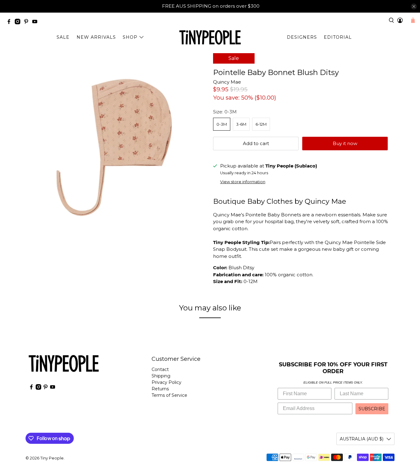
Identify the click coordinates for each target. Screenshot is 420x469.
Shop (130, 37)
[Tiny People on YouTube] (36, 23)
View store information (242, 181)
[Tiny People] (210, 37)
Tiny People (52, 458)
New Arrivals (96, 37)
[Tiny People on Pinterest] (27, 23)
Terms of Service (169, 395)
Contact (160, 369)
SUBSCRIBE (372, 409)
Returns (160, 389)
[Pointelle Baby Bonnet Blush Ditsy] (118, 142)
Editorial (338, 37)
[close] (414, 6)
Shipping (161, 376)
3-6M (241, 124)
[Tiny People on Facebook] (10, 23)
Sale (63, 37)
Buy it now (345, 143)
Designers (302, 37)
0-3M (221, 124)
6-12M (261, 124)
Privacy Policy (166, 382)
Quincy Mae (227, 82)
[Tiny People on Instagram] (19, 23)
